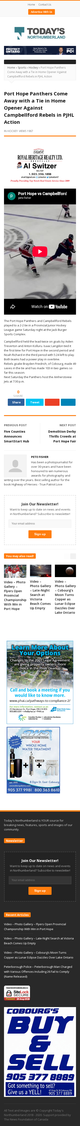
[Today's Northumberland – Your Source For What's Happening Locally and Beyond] (40, 33)
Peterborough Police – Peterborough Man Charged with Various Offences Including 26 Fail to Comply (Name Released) (38, 971)
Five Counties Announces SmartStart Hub (16, 436)
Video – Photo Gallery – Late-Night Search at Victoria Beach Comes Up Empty (40, 594)
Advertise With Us (41, 12)
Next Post (68, 425)
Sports (22, 67)
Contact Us (44, 4)
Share (16, 402)
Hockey (33, 67)
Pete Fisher (39, 457)
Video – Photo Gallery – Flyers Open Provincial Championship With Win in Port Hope (15, 595)
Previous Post (15, 425)
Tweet (35, 402)
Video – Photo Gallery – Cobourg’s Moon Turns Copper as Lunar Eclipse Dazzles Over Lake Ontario (65, 597)
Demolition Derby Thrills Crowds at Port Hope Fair (62, 436)
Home (31, 4)
